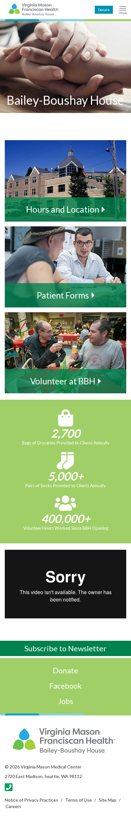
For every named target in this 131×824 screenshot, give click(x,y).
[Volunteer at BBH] (65, 352)
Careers (13, 806)
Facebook (65, 685)
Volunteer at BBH (62, 381)
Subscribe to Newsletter (65, 648)
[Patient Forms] (65, 266)
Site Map (107, 800)
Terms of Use (78, 800)
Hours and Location (62, 209)
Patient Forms (63, 295)
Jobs (65, 701)
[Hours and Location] (65, 180)
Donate (104, 10)
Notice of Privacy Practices (31, 800)
